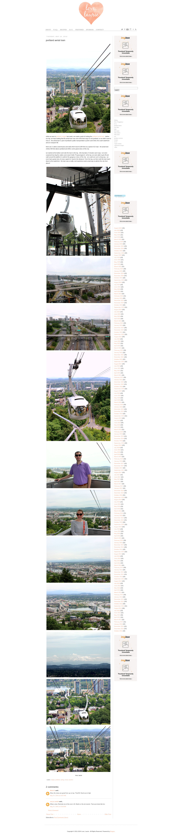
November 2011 (119, 628)
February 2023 (118, 323)
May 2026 (117, 235)
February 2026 (118, 241)
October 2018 (118, 441)
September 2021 (119, 361)
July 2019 (117, 420)
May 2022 (117, 343)
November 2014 (119, 547)
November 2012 (119, 601)
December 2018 (119, 436)
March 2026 (117, 239)
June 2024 (117, 287)
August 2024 (118, 282)
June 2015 (117, 531)
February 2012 (118, 622)
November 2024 (119, 275)
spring (62, 779)
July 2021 (117, 366)
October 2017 (118, 468)
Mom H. (52, 790)
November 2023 (119, 302)
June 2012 (117, 612)
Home (79, 814)
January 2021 (118, 379)
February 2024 (118, 296)
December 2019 (119, 409)
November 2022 (119, 330)
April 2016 (117, 508)
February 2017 (118, 486)
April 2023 (117, 318)
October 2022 (118, 332)
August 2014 (118, 554)
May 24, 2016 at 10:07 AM (58, 795)
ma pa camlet (54, 801)
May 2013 (117, 588)
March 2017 (117, 484)
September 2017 (119, 470)
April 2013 (117, 590)
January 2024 (118, 298)
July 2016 (117, 502)
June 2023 (117, 314)
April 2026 (117, 237)
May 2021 (117, 370)
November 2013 (119, 574)
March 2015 (117, 538)
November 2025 (119, 248)
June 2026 (117, 232)
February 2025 (118, 269)
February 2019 (118, 432)
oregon (53, 779)
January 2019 (118, 434)
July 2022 (117, 339)
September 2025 (119, 253)
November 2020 (119, 384)
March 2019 (117, 429)
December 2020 (119, 382)
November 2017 (119, 465)
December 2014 (119, 545)
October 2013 (118, 576)
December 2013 (119, 572)
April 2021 (117, 373)
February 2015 (118, 540)
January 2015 (118, 542)
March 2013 (117, 592)
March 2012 (117, 619)
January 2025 (118, 271)
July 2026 (117, 230)
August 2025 (118, 255)
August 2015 (118, 527)
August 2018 (118, 445)
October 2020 (118, 386)
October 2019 (118, 413)
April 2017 (117, 481)
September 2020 (119, 388)
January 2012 (118, 624)
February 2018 (118, 459)
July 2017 (117, 474)
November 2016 (119, 493)
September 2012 (119, 606)
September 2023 (119, 307)
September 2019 (119, 416)
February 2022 (118, 350)
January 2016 (118, 515)
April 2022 (117, 345)
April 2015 (117, 536)
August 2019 (118, 418)
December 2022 (119, 327)
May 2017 (117, 479)
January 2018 (118, 461)
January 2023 (118, 325)
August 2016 (118, 499)
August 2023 (118, 309)
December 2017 (119, 463)
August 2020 (118, 391)
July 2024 (117, 284)
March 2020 (117, 402)
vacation (70, 779)
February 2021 (118, 377)
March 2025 (117, 266)
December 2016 (119, 490)
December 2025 (119, 246)
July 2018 (117, 447)
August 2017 (118, 472)
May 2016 (117, 506)
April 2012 (117, 617)
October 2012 (118, 603)
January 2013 (118, 597)
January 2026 (118, 244)
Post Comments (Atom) (61, 817)
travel (66, 779)
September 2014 (119, 551)
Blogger (112, 831)
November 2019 (119, 411)
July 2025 (117, 257)
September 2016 (119, 497)
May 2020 (117, 398)
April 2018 (117, 454)
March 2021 (117, 375)
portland (57, 779)
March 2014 (117, 565)
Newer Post (49, 814)
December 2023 (119, 300)
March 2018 (117, 456)
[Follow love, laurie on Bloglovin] (120, 197)
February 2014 (118, 567)
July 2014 (117, 556)
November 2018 (119, 438)
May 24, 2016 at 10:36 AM (58, 806)
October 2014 (118, 549)
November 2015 (119, 520)
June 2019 (117, 422)
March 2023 (117, 321)
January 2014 (118, 569)
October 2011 (118, 631)
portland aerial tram (98, 136)
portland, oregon (61, 136)
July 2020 (117, 393)
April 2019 (117, 427)
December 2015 (119, 517)
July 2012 (117, 610)
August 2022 (118, 336)
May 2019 (117, 425)
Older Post (108, 814)
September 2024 (119, 280)
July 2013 (117, 583)
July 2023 (117, 311)
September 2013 (119, 579)
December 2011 (119, 626)
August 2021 (118, 364)
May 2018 (117, 452)
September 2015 (119, 524)
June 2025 (117, 259)
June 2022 (117, 341)
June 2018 (117, 450)
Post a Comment (53, 810)
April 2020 (117, 400)
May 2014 (117, 560)
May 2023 (117, 316)
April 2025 (117, 264)
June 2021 (117, 368)
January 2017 (118, 488)
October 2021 (118, 359)
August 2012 (118, 608)
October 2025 (118, 250)
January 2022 (118, 352)
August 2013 (118, 581)
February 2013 (118, 594)
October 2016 (118, 495)
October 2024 (118, 278)
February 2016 (118, 513)
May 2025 (117, 262)
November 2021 (119, 357)
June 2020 (117, 395)
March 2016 (117, 511)
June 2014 (117, 558)
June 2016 (117, 504)
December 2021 (119, 354)
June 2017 (117, 477)
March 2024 (117, 293)
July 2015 (117, 529)
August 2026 (118, 228)
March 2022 (117, 348)
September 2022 (119, 334)
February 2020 (118, 404)
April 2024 (117, 291)
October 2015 (118, 522)
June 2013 (117, 585)
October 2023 (118, 305)
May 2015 (117, 533)
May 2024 (117, 289)
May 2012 (117, 615)
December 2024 (119, 273)
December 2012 (119, 599)
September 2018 (119, 443)
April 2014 (117, 563)
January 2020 (118, 407)
